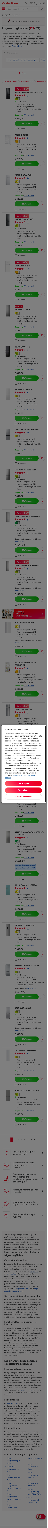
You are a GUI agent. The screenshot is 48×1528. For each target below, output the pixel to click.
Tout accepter (23, 783)
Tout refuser (23, 790)
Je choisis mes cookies (23, 797)
